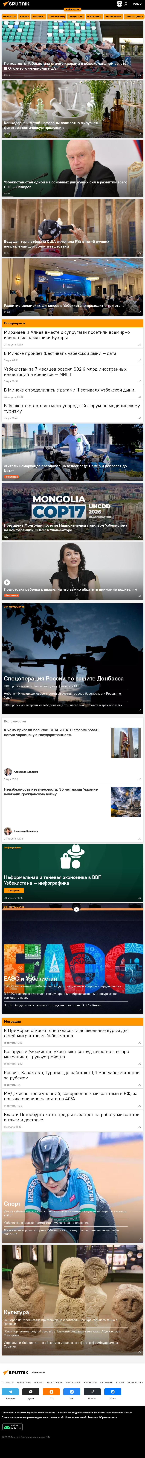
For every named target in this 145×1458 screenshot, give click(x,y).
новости (8, 1382)
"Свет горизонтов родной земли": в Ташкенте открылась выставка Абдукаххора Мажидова (62, 1333)
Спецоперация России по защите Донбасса (72, 658)
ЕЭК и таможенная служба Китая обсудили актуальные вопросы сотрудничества (62, 986)
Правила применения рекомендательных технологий (32, 1417)
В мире (38, 1382)
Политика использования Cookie (113, 1412)
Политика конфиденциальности (74, 1412)
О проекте (8, 1412)
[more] (140, 75)
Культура (72, 1300)
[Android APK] (13, 1427)
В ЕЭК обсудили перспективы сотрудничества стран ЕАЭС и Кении (52, 1005)
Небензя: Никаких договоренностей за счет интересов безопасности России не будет (62, 695)
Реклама (93, 1417)
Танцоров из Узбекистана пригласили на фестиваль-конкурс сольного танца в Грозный (60, 1322)
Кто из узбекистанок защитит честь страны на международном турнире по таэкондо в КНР (65, 1213)
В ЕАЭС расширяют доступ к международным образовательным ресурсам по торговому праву (60, 996)
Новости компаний (75, 1417)
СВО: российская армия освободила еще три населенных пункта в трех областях (63, 705)
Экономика (55, 1382)
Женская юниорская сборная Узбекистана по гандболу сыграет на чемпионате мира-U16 (61, 1232)
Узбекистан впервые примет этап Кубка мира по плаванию (46, 1223)
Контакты (20, 1412)
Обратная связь (108, 1417)
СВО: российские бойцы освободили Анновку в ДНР (42, 686)
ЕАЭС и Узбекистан (72, 958)
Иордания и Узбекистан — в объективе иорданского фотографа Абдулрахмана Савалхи (61, 1344)
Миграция (90, 1382)
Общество (73, 1382)
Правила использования (41, 1412)
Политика (24, 1382)
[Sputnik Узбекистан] (17, 6)
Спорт (72, 1187)
